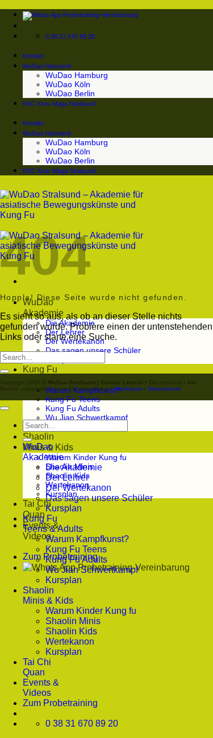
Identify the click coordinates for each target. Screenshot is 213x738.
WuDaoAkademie (43, 452)
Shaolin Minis (73, 621)
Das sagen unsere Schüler (93, 350)
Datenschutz (164, 389)
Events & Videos (41, 688)
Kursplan (63, 508)
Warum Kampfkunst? (87, 539)
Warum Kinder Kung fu (86, 457)
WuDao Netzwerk (47, 66)
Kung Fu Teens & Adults (53, 524)
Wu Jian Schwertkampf (86, 417)
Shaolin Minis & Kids (48, 595)
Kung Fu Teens (72, 399)
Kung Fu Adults (72, 408)
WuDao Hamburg (76, 75)
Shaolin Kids (71, 631)
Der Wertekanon (78, 488)
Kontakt (33, 55)
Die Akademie (73, 467)
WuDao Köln (67, 84)
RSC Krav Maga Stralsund (59, 103)
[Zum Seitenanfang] (4, 408)
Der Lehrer (67, 477)
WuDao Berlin (70, 93)
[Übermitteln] (4, 371)
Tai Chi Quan (37, 667)
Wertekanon (69, 641)
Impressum (128, 389)
